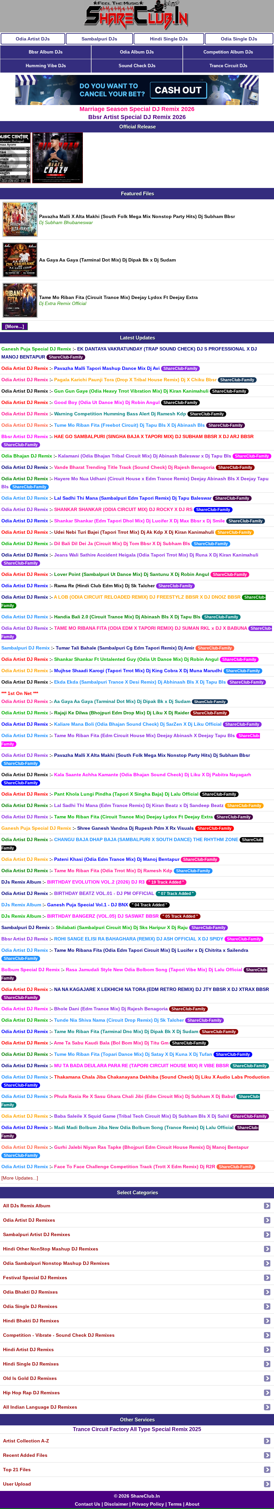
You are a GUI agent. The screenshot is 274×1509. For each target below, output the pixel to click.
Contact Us (87, 1504)
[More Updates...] (19, 1178)
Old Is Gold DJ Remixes (30, 1378)
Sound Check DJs (137, 65)
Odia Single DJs (239, 38)
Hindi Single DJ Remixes (31, 1364)
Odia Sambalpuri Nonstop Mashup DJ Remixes (56, 1263)
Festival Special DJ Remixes (35, 1277)
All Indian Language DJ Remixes (40, 1407)
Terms (175, 1504)
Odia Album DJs (137, 52)
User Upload (17, 1484)
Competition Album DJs (228, 52)
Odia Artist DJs (33, 38)
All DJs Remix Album (26, 1205)
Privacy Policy (148, 1504)
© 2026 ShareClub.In (137, 1496)
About (192, 1504)
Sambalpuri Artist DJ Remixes (36, 1234)
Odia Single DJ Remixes (30, 1306)
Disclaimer (116, 1504)
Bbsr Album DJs (45, 52)
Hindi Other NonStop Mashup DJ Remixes (50, 1248)
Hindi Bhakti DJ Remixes (31, 1320)
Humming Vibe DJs (46, 65)
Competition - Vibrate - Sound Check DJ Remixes (59, 1335)
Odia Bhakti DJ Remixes (30, 1292)
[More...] (14, 326)
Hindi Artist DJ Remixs (28, 1349)
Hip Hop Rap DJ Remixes (31, 1392)
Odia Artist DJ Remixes (29, 1220)
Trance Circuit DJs (228, 65)
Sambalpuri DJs (99, 38)
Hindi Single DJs (169, 38)
